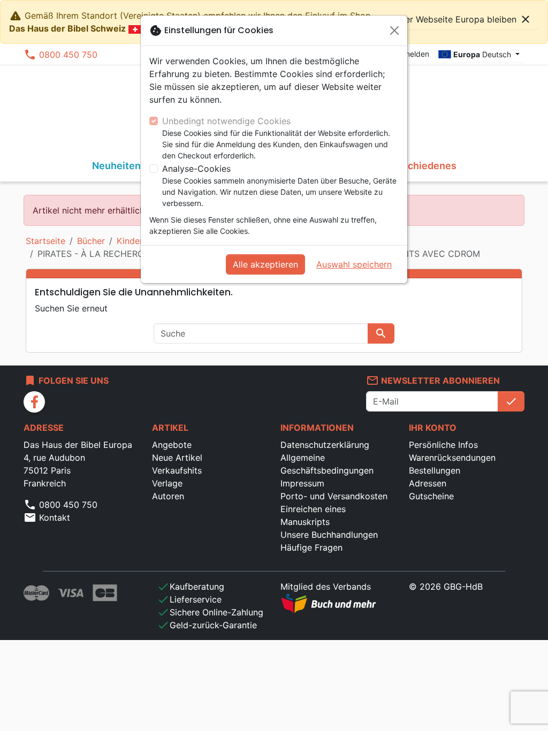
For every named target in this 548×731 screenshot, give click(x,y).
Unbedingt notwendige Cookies (226, 121)
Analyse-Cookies (196, 168)
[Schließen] (394, 30)
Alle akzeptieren (265, 264)
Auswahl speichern (354, 264)
